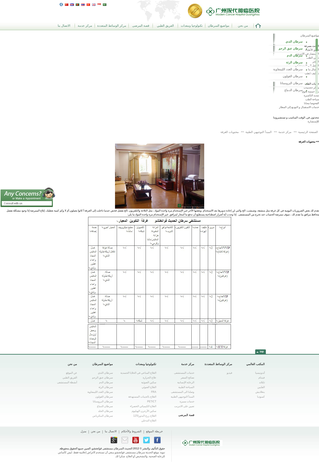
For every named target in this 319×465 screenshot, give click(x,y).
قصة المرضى (140, 25)
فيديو (229, 372)
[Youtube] (135, 440)
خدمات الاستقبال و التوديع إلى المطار (299, 107)
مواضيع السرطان (218, 25)
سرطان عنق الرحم (291, 48)
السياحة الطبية (186, 387)
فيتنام (261, 377)
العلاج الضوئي (149, 387)
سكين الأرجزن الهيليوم (144, 411)
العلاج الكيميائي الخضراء (143, 406)
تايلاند (262, 382)
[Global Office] (61, 4)
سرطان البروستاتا (291, 83)
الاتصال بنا (64, 25)
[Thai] (83, 4)
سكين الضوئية (148, 382)
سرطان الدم (295, 55)
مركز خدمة (85, 25)
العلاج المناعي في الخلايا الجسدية (138, 372)
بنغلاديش (260, 391)
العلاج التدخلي (148, 420)
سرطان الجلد (105, 411)
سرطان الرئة (294, 62)
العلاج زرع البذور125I (144, 415)
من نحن (243, 25)
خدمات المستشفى (184, 372)
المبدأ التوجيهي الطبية (182, 396)
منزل (83, 431)
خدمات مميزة (187, 401)
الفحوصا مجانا (311, 103)
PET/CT (151, 401)
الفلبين (261, 387)
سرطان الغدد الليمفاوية (288, 69)
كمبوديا (261, 396)
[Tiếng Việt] (88, 4)
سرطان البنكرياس (102, 415)
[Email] (125, 440)
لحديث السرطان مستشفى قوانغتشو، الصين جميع (104, 448)
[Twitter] (146, 440)
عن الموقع (71, 372)
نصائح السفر (187, 377)
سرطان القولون (293, 76)
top (262, 351)
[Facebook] (157, 440)
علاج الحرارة (149, 377)
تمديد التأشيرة (311, 95)
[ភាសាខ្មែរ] (72, 4)
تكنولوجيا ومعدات (192, 25)
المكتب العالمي (255, 364)
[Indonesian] (99, 4)
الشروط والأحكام (131, 431)
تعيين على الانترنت (184, 406)
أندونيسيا (260, 372)
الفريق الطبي (165, 25)
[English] (93, 4)
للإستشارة (313, 121)
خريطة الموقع (154, 431)
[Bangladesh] (77, 4)
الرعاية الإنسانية (185, 382)
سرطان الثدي (294, 41)
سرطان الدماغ (293, 90)
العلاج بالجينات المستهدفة (142, 396)
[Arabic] (104, 4)
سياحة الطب (312, 99)
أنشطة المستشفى (67, 382)
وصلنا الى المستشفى (182, 391)
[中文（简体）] (66, 4)
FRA (153, 391)
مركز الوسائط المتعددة (111, 25)
